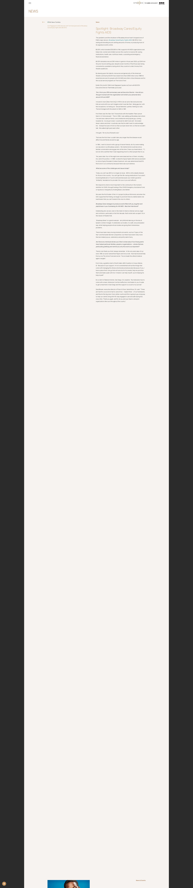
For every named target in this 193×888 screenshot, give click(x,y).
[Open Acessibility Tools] (4, 884)
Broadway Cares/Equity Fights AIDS (120, 40)
